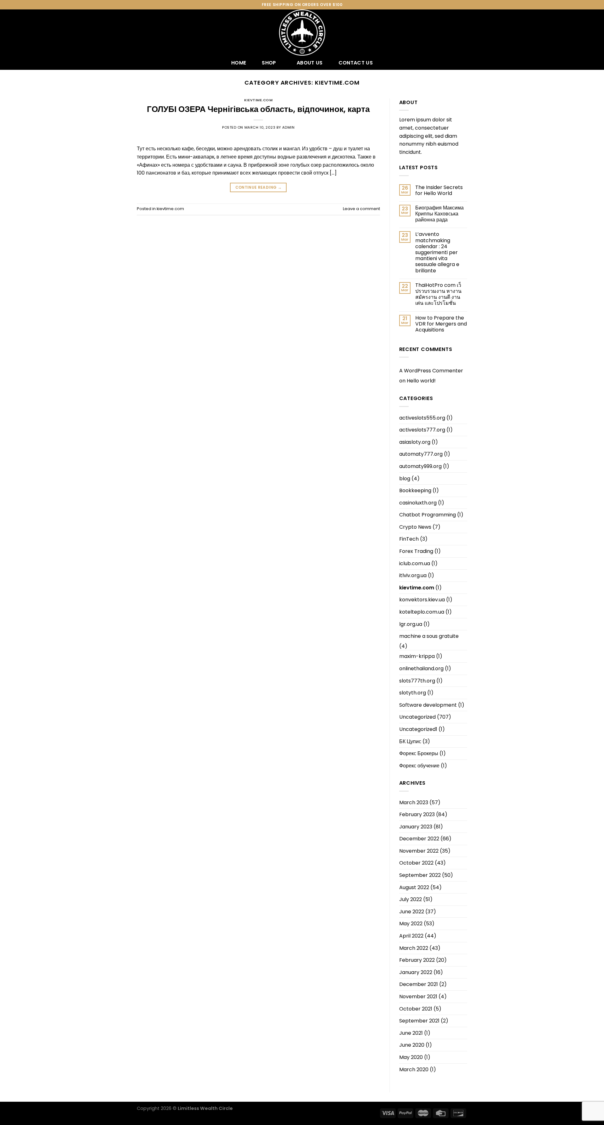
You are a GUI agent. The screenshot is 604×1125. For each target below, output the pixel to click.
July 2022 (410, 899)
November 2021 (418, 996)
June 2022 (411, 911)
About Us (310, 62)
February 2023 (417, 814)
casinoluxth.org (418, 502)
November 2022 (419, 851)
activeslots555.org (422, 417)
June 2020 (411, 1045)
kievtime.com (258, 100)
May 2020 (411, 1057)
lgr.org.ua (410, 624)
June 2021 (411, 1033)
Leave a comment (361, 208)
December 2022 (419, 838)
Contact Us (355, 62)
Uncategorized (417, 717)
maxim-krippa (417, 656)
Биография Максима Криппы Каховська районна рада (439, 214)
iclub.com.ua (414, 563)
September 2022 (420, 875)
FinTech (409, 539)
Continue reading (258, 187)
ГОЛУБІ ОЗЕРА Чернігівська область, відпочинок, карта (258, 109)
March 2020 (413, 1069)
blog (404, 478)
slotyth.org (412, 692)
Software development (428, 705)
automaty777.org (421, 454)
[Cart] (464, 33)
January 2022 (415, 972)
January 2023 (415, 826)
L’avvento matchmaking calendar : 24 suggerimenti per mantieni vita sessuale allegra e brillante (437, 252)
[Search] (139, 32)
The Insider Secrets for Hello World (439, 190)
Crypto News (415, 527)
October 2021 (415, 1008)
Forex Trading (416, 551)
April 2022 (411, 935)
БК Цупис (410, 741)
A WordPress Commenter (431, 370)
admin (288, 127)
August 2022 (414, 887)
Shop (269, 62)
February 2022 (417, 960)
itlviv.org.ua (413, 575)
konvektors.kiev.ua (422, 599)
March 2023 (413, 802)
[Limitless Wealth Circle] (302, 32)
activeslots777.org (422, 429)
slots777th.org (417, 680)
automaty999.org (420, 466)
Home (238, 62)
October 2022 (416, 862)
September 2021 (419, 1020)
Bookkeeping (415, 490)
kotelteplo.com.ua (421, 611)
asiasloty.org (414, 442)
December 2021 (418, 984)
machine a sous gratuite (429, 636)
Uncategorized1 (418, 729)
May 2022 (410, 923)
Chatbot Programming (427, 514)
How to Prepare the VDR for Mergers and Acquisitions (441, 324)
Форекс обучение (419, 765)
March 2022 (413, 948)
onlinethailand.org (421, 668)
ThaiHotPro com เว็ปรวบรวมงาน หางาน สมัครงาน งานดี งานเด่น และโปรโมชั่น (438, 294)
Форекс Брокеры (418, 753)
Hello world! (421, 380)
